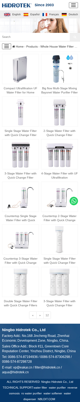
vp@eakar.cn (22, 367)
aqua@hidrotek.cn (15, 372)
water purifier (58, 387)
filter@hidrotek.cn (47, 367)
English (16, 14)
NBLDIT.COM (47, 399)
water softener (53, 393)
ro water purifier (32, 393)
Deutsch (73, 14)
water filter (41, 387)
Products (32, 46)
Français (54, 14)
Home (19, 46)
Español (35, 14)
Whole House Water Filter (57, 46)
